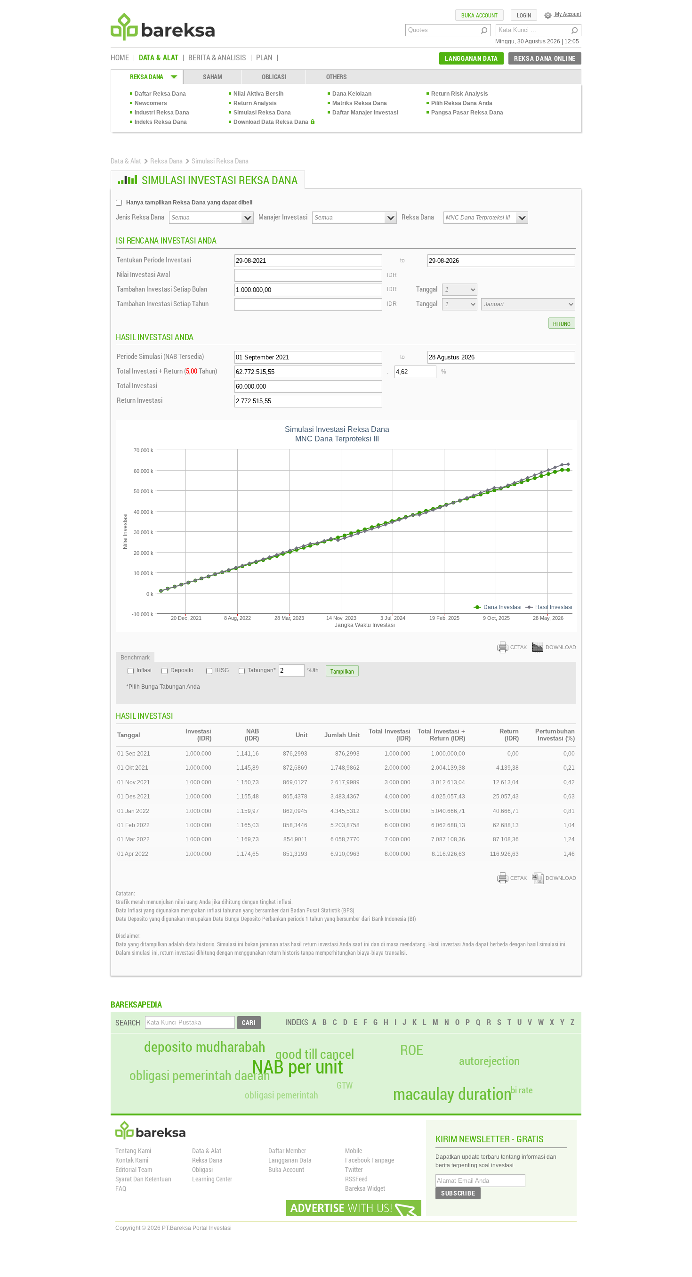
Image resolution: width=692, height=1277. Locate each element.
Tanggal (426, 288)
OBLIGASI (274, 76)
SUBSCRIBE (458, 1192)
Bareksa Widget (365, 1188)
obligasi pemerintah (281, 1094)
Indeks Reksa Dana (161, 122)
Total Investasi (137, 385)
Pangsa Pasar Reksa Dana (467, 112)
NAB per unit (297, 1066)
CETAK (518, 647)
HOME (120, 58)
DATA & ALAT (158, 58)
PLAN (264, 58)
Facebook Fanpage (369, 1159)
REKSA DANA (146, 76)
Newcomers (151, 103)
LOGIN (524, 15)
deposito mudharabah (205, 1047)
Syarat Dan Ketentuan (143, 1178)
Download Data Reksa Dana (270, 122)
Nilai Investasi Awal (143, 274)
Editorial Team (133, 1169)
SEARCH (127, 1022)
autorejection (489, 1060)
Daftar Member (287, 1150)
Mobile (353, 1150)
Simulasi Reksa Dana (262, 112)
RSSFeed (356, 1178)
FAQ (120, 1188)
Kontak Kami (131, 1159)
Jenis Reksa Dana (140, 216)
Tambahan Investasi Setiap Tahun (163, 303)
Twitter (353, 1169)
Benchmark (135, 657)
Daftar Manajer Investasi (365, 112)
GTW (345, 1085)
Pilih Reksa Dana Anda (461, 103)
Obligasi (202, 1169)
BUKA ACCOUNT (479, 15)
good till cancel (314, 1054)
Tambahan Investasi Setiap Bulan (162, 288)
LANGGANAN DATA (471, 58)
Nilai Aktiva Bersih (258, 93)
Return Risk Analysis (459, 93)
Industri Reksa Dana (162, 112)
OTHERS (336, 76)
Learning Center (212, 1178)
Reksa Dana (166, 160)
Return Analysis (255, 103)
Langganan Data (290, 1159)
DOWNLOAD (561, 647)
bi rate (522, 1089)
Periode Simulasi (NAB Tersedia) (160, 356)
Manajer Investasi (282, 216)
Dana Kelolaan (351, 93)
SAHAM (212, 76)
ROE (411, 1050)
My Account (567, 13)
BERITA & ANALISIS (217, 58)
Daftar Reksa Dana (160, 93)
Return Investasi (139, 400)
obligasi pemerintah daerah (199, 1075)
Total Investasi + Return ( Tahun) (167, 370)
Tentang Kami (133, 1150)
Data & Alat (126, 160)
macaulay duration (452, 1093)
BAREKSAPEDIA (136, 1004)
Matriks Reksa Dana (359, 103)
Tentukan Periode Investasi (154, 259)
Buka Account (286, 1169)
